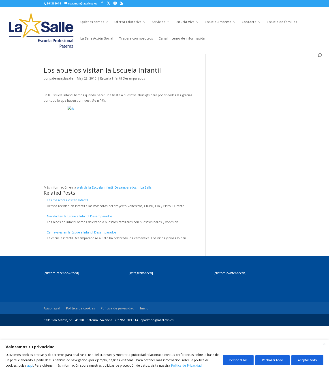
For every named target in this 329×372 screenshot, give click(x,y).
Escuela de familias (282, 22)
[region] (164, 356)
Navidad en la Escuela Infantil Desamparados (79, 216)
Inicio (144, 308)
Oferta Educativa (127, 22)
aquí (30, 365)
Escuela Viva (184, 22)
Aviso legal (52, 308)
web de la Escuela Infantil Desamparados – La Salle (114, 187)
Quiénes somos (92, 22)
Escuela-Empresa (218, 22)
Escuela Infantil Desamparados (122, 78)
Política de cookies (80, 308)
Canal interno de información (182, 38)
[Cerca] (324, 344)
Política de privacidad (117, 308)
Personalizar (238, 360)
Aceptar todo (307, 360)
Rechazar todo (272, 360)
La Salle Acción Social (96, 38)
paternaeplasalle (61, 78)
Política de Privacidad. (186, 365)
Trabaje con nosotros (136, 38)
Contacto (249, 22)
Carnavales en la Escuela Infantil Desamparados (81, 232)
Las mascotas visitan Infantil (67, 200)
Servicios (158, 22)
